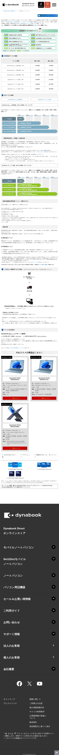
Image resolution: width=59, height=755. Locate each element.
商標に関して (35, 699)
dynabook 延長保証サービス (15, 347)
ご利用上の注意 (36, 703)
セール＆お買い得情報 (17, 598)
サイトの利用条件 (37, 712)
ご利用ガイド (11, 610)
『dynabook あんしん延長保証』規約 (43, 151)
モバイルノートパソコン (18, 547)
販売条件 (33, 722)
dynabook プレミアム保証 (27, 23)
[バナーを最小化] (57, 743)
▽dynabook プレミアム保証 (44, 99)
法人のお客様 (11, 645)
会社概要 (8, 669)
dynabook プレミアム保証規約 (35, 262)
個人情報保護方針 (37, 708)
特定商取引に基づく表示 (40, 726)
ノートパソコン (13, 575)
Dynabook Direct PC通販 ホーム (10, 11)
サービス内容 (41, 264)
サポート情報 (11, 634)
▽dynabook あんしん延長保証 (14, 99)
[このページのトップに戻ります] (56, 752)
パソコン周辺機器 (14, 587)
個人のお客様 (11, 657)
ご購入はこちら (16, 398)
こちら (35, 25)
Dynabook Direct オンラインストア (28, 5)
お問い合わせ (11, 622)
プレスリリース (10, 703)
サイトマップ (9, 699)
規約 (46, 264)
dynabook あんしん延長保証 (12, 21)
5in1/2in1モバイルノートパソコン (14, 561)
